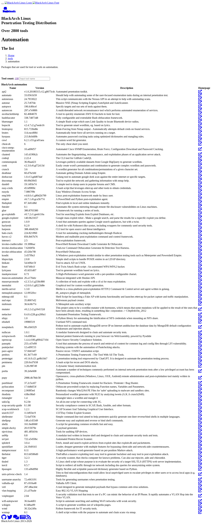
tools (10, 58)
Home (11, 55)
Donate (5, 11)
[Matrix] (16, 518)
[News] (23, 518)
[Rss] (28, 518)
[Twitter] (9, 518)
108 (17, 78)
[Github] (3, 518)
